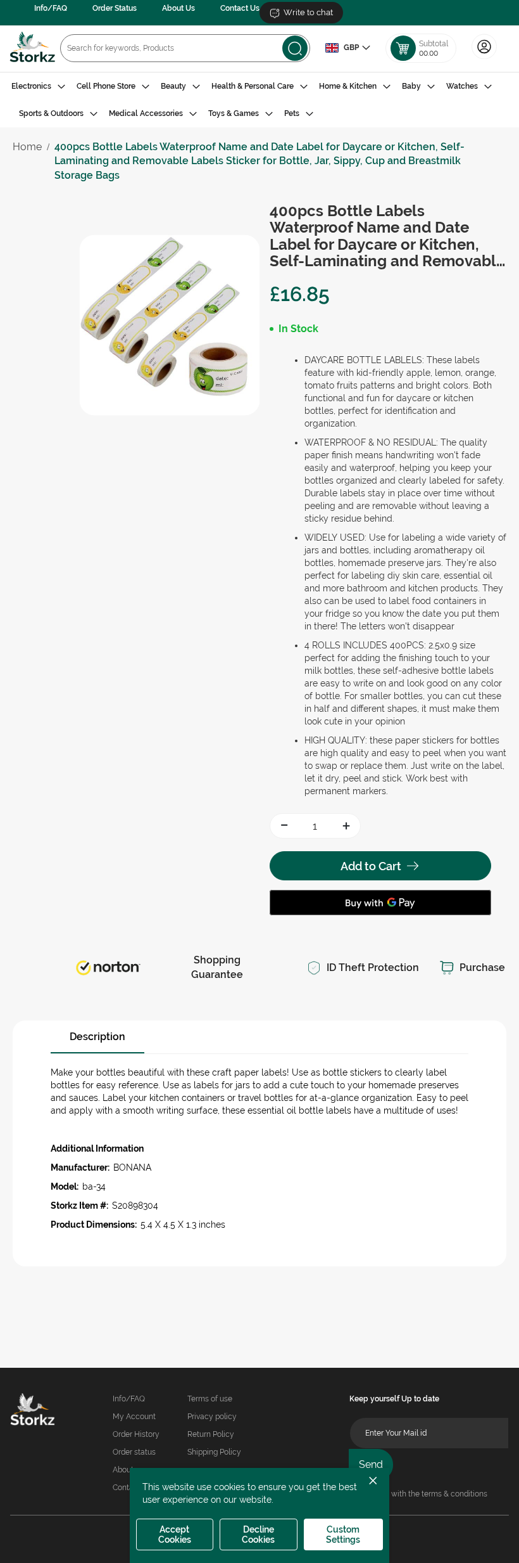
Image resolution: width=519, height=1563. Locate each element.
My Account (134, 1416)
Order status (134, 1452)
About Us (178, 8)
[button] (347, 48)
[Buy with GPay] (380, 902)
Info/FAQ (50, 8)
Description (97, 1037)
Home (27, 147)
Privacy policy (212, 1416)
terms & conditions (454, 1493)
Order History (136, 1434)
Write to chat (308, 12)
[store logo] (32, 48)
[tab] (259, 100)
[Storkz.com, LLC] (32, 1411)
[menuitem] (38, 86)
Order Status (114, 8)
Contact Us (240, 8)
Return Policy (210, 1434)
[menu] (259, 100)
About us (128, 1469)
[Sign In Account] (484, 58)
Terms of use (209, 1398)
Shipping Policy (214, 1452)
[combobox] (185, 48)
